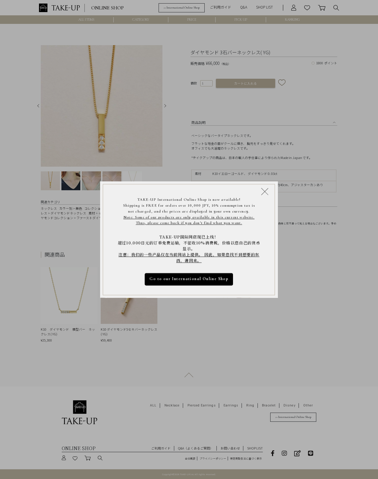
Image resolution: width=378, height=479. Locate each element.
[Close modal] (264, 191)
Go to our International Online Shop (189, 278)
